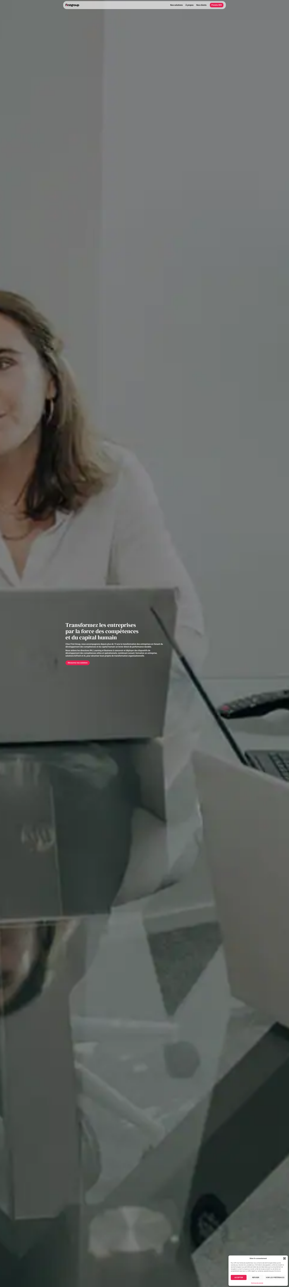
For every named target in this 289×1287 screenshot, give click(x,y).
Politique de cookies (257, 1283)
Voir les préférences (275, 1277)
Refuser (255, 1277)
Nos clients (201, 5)
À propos (189, 5)
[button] (284, 1258)
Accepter (238, 1277)
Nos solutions (176, 5)
